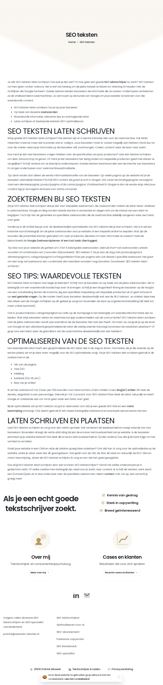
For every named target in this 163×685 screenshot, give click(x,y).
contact (109, 474)
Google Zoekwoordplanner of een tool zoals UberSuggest (62, 240)
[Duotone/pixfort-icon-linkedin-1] (76, 595)
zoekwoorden (49, 112)
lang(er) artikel (126, 390)
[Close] (119, 677)
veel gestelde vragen (24, 296)
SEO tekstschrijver (115, 82)
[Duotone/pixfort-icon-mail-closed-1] (87, 595)
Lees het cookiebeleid (76, 679)
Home (72, 42)
